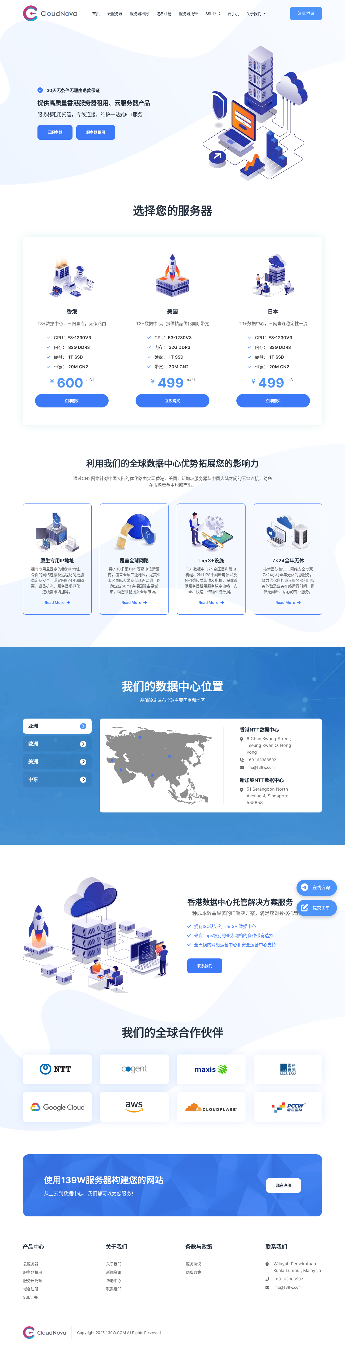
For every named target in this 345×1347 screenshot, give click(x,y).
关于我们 (113, 1263)
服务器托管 (188, 13)
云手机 (233, 13)
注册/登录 (306, 13)
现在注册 (283, 1185)
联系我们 (204, 965)
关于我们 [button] (254, 13)
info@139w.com (261, 767)
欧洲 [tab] (33, 744)
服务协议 (193, 1263)
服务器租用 (139, 13)
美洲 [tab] (33, 761)
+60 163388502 (261, 759)
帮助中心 (113, 1280)
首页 (96, 13)
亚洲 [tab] (33, 726)
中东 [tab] (33, 779)
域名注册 (163, 13)
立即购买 (72, 400)
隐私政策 (193, 1272)
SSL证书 (212, 13)
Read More (55, 602)
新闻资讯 (113, 1272)
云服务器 (114, 13)
